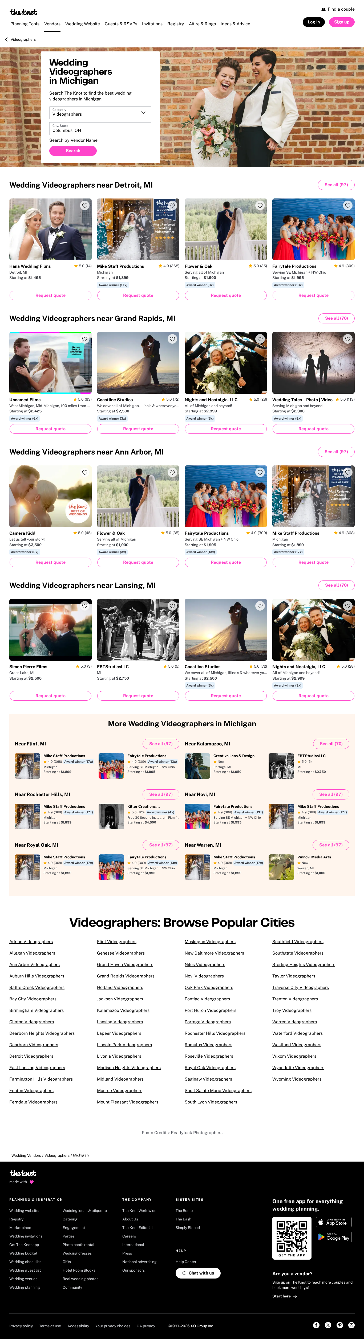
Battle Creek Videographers (36, 987)
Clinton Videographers (31, 1021)
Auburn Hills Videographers (36, 976)
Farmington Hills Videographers (41, 1079)
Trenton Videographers (295, 998)
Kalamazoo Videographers (123, 1010)
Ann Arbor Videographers (34, 964)
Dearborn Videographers (33, 1044)
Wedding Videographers (81, 184)
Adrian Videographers (31, 941)
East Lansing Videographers (37, 1067)
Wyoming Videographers (296, 1079)
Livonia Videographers (119, 1056)
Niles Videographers (205, 964)
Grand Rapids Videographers (126, 976)
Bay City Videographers (32, 998)
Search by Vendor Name (73, 140)
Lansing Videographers (120, 1021)
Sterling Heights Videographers (303, 964)
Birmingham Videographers (36, 1010)
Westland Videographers (296, 1044)
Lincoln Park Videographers (124, 1044)
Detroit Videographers (31, 1056)
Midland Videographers (120, 1079)
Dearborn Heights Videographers (42, 1033)
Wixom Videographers (294, 1056)
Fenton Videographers (31, 1090)
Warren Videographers (294, 1021)
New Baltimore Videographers (214, 953)
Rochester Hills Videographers (215, 1033)
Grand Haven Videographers (125, 964)
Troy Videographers (292, 1010)
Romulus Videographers (208, 1044)
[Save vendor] (85, 205)
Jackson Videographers (120, 998)
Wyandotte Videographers (298, 1067)
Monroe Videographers (119, 1090)
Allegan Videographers (32, 953)
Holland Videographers (120, 987)
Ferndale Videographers (33, 1102)
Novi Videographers (204, 976)
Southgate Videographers (297, 953)
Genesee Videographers (121, 953)
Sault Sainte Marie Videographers (218, 1090)
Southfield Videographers (297, 941)
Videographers (23, 39)
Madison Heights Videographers (129, 1067)
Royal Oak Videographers (210, 1067)
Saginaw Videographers (208, 1079)
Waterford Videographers (297, 1033)
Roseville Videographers (209, 1056)
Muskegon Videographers (210, 941)
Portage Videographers (208, 1021)
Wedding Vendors (26, 1155)
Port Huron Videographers (210, 1010)
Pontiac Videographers (207, 998)
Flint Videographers (116, 941)
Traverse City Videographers (300, 987)
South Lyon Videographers (211, 1102)
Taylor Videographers (293, 976)
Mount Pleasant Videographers (127, 1102)
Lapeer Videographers (119, 1033)
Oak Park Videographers (209, 987)
